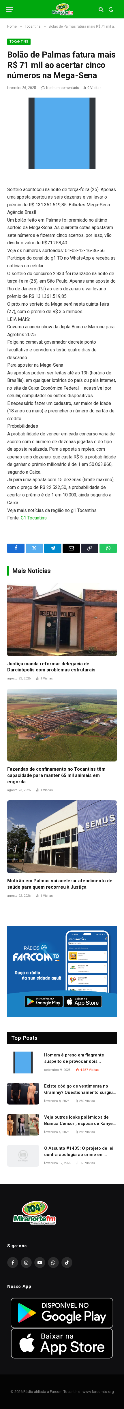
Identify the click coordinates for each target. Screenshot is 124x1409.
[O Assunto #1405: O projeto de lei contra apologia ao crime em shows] (23, 1156)
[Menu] (9, 9)
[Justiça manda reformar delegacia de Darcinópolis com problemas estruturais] (62, 619)
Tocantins (19, 41)
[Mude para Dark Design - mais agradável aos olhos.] (110, 9)
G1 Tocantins (34, 518)
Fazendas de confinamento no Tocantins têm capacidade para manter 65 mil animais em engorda (56, 775)
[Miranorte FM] (62, 9)
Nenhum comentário (62, 88)
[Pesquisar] (101, 9)
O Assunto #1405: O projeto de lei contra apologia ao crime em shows (78, 1154)
